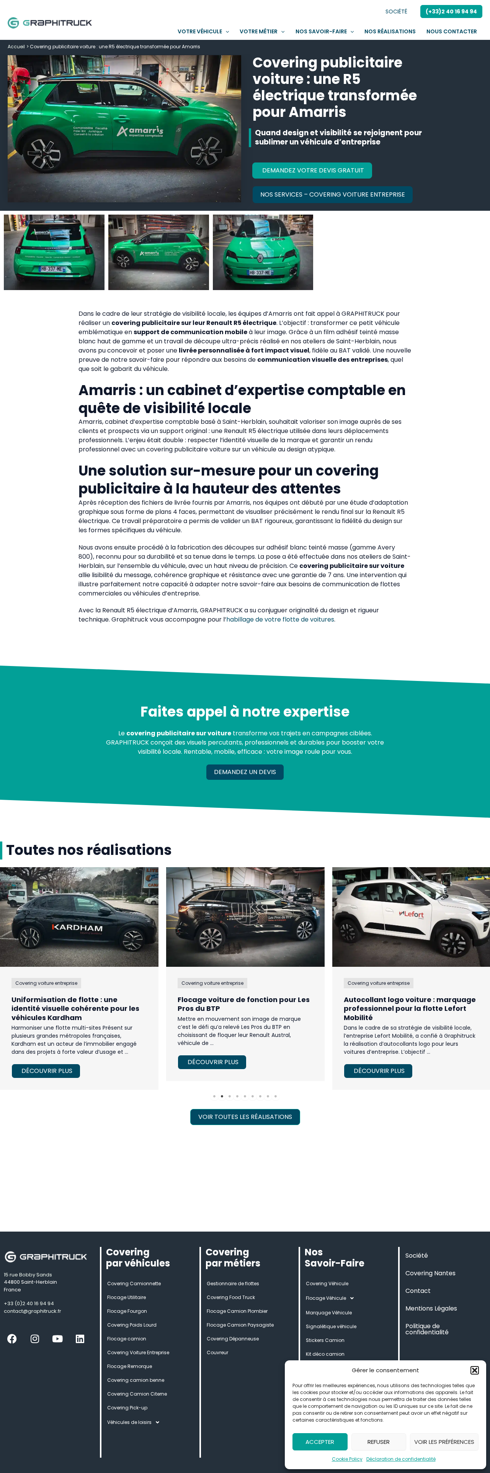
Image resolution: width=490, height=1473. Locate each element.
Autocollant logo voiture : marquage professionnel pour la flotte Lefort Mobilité (410, 1008)
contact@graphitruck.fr (32, 1311)
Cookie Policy (347, 1459)
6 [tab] (252, 1096)
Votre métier (259, 31)
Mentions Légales (431, 1308)
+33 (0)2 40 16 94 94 (29, 1303)
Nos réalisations (390, 31)
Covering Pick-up (127, 1407)
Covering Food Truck (231, 1297)
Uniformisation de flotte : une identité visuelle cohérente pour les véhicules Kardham (75, 1008)
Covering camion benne (135, 1380)
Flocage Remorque (129, 1366)
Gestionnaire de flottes (233, 1283)
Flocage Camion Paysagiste (240, 1325)
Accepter (319, 1442)
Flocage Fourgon (127, 1311)
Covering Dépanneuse (233, 1338)
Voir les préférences (444, 1442)
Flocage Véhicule (326, 1298)
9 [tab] (275, 1096)
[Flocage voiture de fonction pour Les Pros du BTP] (245, 917)
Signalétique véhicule (331, 1326)
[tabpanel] (245, 974)
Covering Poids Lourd (132, 1325)
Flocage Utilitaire (126, 1297)
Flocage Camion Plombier (237, 1311)
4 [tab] (237, 1096)
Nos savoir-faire (321, 31)
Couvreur (217, 1352)
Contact (418, 1290)
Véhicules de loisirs (129, 1422)
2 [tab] (222, 1096)
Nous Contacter (451, 31)
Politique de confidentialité (427, 1329)
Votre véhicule (200, 31)
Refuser (379, 1442)
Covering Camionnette (134, 1283)
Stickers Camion (325, 1340)
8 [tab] (268, 1096)
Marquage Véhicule (329, 1312)
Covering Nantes (430, 1273)
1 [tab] (214, 1096)
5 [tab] (245, 1096)
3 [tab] (230, 1096)
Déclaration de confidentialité (401, 1459)
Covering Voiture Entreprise (138, 1352)
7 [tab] (260, 1096)
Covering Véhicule (327, 1283)
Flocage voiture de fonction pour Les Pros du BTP (244, 1004)
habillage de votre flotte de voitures (280, 619)
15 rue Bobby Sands (28, 1274)
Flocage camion (126, 1338)
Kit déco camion (325, 1354)
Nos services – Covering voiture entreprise (332, 194)
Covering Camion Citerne (137, 1394)
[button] (475, 1370)
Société (396, 11)
